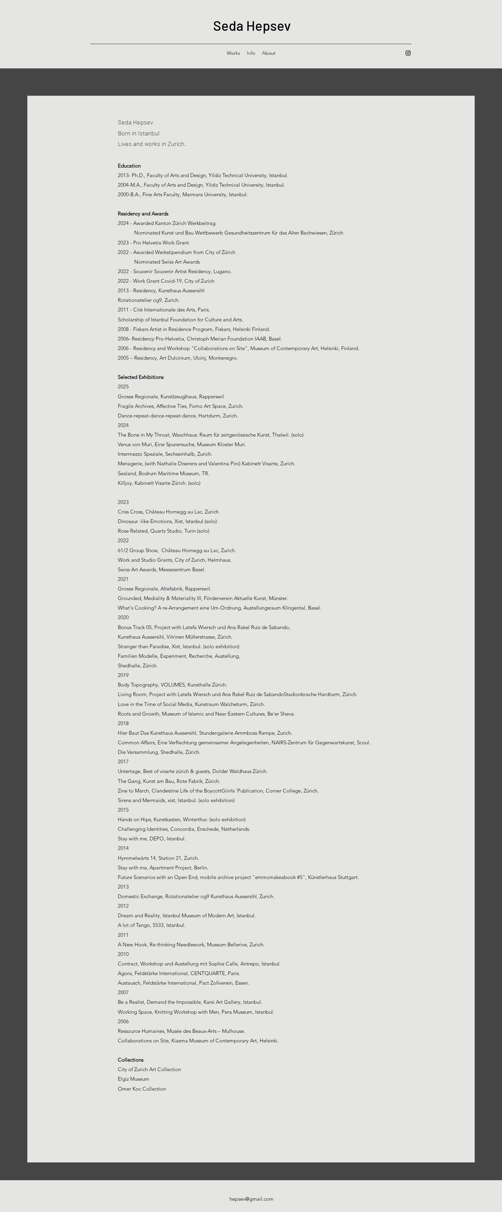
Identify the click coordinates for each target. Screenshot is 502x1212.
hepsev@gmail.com (251, 1199)
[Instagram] (408, 53)
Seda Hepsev (252, 25)
